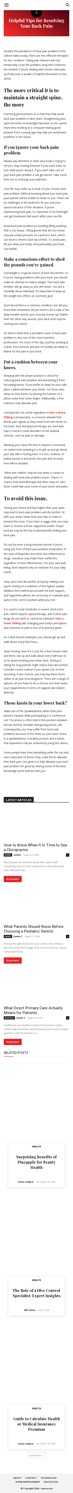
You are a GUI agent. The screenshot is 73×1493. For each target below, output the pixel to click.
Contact (31, 1477)
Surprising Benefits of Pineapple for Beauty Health (36, 1162)
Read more (13, 879)
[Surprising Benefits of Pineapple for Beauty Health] (36, 1106)
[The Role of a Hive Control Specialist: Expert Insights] (36, 1240)
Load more (35, 1455)
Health (8, 855)
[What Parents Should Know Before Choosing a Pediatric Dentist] (36, 905)
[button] (68, 5)
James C (18, 936)
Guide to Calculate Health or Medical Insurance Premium (36, 1424)
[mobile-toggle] (6, 5)
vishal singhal (26, 1181)
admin (17, 854)
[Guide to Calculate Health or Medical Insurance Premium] (36, 1368)
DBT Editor (30, 1310)
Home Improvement (28, 1481)
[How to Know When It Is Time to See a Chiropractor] (36, 823)
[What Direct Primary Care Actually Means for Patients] (36, 986)
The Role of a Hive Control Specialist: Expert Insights (36, 1293)
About (17, 1477)
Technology (49, 1477)
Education (51, 1481)
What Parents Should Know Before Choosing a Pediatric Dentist (33, 929)
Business (9, 1017)
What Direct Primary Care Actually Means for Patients (33, 1010)
